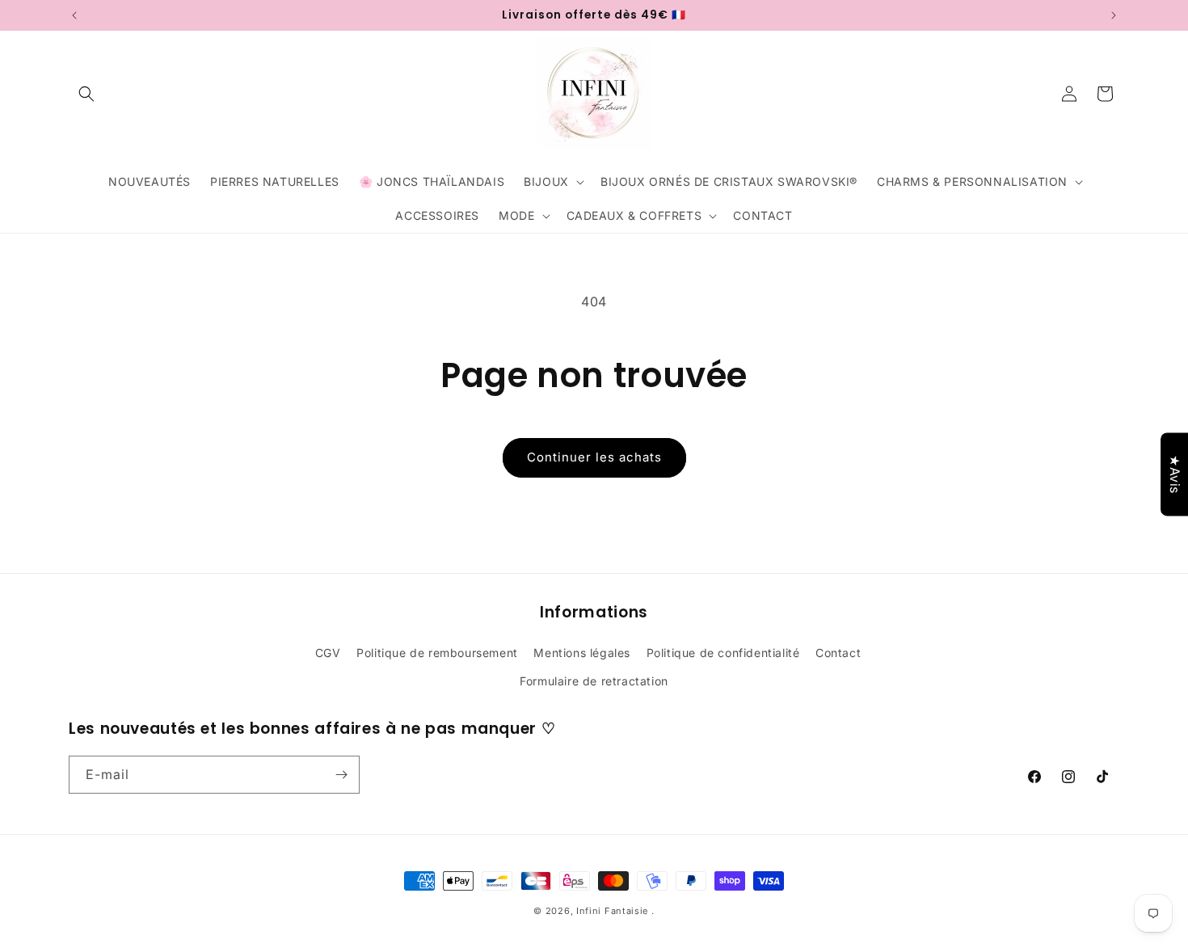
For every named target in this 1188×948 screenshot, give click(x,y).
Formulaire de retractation (594, 681)
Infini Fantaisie (613, 910)
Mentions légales (581, 652)
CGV (328, 652)
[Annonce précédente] (74, 15)
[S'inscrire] (341, 775)
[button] (86, 94)
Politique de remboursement (437, 652)
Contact (838, 652)
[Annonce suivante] (1113, 15)
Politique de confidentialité (723, 652)
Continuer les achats (594, 457)
